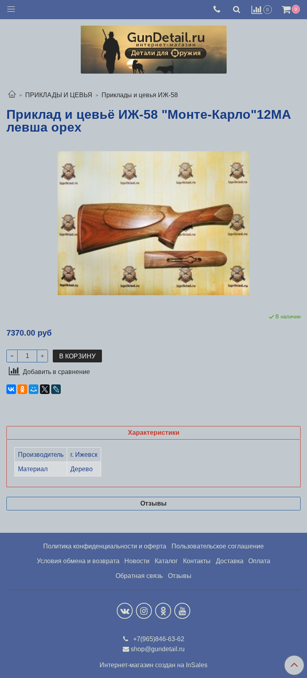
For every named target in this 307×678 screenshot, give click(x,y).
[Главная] (12, 95)
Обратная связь (139, 575)
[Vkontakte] (125, 611)
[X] (45, 389)
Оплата (259, 561)
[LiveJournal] (56, 389)
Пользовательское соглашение (217, 546)
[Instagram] (144, 611)
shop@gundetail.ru (158, 649)
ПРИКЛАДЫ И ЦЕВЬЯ (58, 95)
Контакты (197, 561)
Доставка (229, 561)
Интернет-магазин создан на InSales (153, 665)
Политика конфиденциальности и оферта (104, 546)
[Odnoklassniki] (163, 611)
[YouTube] (182, 611)
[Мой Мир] (33, 389)
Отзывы (179, 575)
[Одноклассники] (22, 389)
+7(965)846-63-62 (158, 639)
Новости (137, 561)
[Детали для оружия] (154, 48)
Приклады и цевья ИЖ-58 (140, 95)
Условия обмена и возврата (78, 561)
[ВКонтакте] (11, 389)
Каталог (166, 561)
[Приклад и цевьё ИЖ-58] (153, 223)
